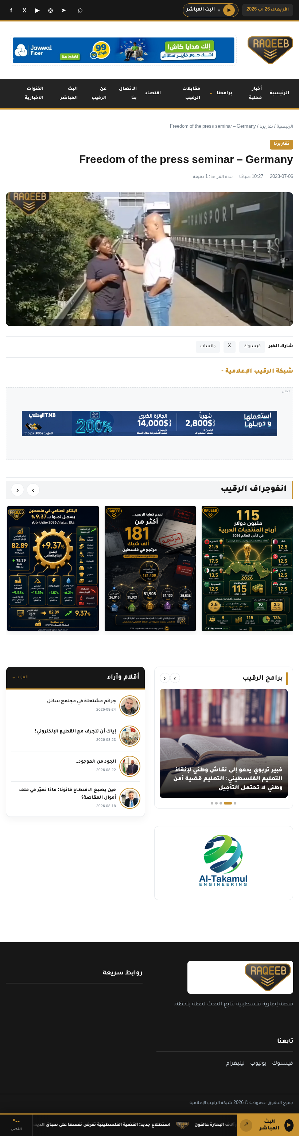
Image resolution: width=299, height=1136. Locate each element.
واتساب (207, 346)
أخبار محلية (255, 94)
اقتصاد (153, 93)
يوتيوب (258, 1064)
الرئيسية (279, 93)
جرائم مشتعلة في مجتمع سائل (81, 701)
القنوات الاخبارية (34, 94)
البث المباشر (69, 94)
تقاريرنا (266, 127)
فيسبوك (252, 346)
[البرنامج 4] (216, 803)
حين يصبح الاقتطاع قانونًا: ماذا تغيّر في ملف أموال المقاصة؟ (67, 794)
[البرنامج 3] (224, 803)
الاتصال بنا (128, 94)
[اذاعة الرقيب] (270, 50)
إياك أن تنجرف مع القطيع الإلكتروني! (75, 731)
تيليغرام (235, 1064)
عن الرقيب (99, 94)
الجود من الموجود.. (95, 761)
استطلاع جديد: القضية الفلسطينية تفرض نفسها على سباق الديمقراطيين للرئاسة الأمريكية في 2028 (114, 1125)
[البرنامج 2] (230, 803)
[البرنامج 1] (235, 803)
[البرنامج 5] (212, 803)
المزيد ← (20, 677)
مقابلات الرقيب (191, 94)
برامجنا (224, 93)
